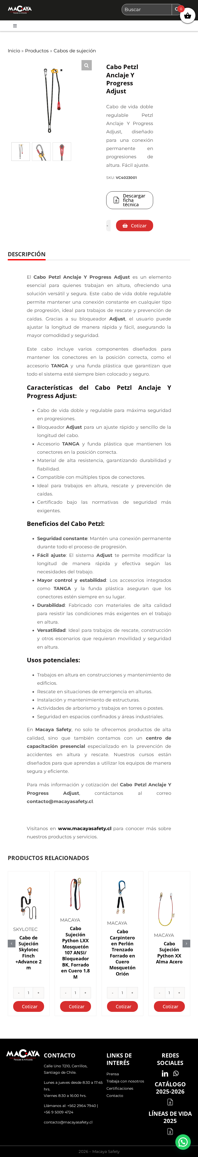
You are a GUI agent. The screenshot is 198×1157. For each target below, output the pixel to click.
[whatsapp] (176, 1073)
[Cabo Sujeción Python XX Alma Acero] (169, 909)
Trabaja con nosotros (125, 1081)
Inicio (14, 51)
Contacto (114, 1095)
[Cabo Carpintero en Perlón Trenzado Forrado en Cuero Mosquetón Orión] (122, 897)
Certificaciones (119, 1088)
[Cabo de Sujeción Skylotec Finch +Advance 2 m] (28, 903)
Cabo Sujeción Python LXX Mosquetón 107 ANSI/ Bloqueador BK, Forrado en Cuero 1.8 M (75, 952)
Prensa (112, 1074)
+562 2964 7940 (81, 1105)
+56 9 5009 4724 (58, 1112)
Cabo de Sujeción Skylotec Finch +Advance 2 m (28, 953)
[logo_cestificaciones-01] (20, 8)
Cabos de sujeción (75, 51)
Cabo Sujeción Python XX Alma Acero (169, 952)
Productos (37, 51)
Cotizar (139, 225)
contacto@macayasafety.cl (68, 1122)
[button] (86, 65)
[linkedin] (165, 1073)
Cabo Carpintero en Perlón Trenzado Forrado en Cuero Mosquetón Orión (122, 952)
